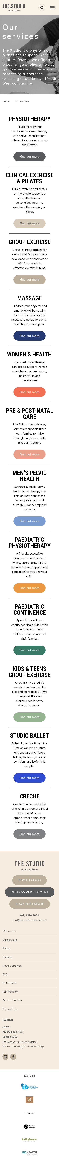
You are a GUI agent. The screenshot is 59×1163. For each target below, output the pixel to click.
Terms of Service (12, 1000)
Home (6, 101)
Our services (9, 939)
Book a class (29, 880)
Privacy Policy (10, 1009)
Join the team (10, 991)
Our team (7, 957)
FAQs (5, 974)
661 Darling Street (12, 1031)
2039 (14, 1036)
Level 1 (6, 1026)
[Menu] (52, 7)
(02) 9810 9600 (29, 915)
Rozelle (6, 1036)
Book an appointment (29, 892)
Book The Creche (29, 904)
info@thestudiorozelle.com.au (29, 920)
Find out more (29, 156)
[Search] (41, 7)
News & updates (11, 965)
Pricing (6, 948)
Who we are (9, 931)
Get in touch (9, 983)
